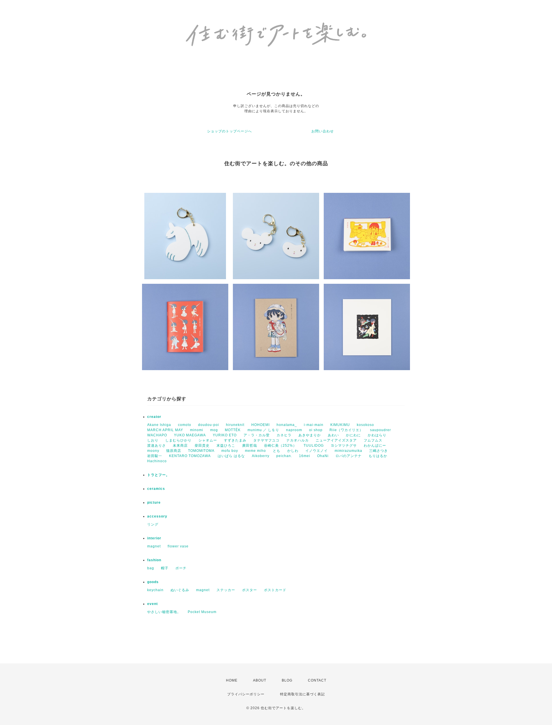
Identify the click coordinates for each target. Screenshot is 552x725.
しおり (152, 440)
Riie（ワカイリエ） (346, 430)
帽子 (164, 568)
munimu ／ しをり (263, 430)
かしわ (292, 451)
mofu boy (229, 451)
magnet (154, 546)
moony (153, 451)
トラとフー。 (158, 475)
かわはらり (377, 435)
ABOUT (259, 680)
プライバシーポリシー (245, 694)
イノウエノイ (316, 451)
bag (150, 568)
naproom (294, 430)
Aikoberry (260, 456)
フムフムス (373, 440)
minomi (196, 430)
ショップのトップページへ (229, 131)
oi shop (316, 430)
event (152, 604)
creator (154, 417)
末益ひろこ (225, 446)
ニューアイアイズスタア (336, 440)
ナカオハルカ (297, 440)
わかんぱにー (375, 446)
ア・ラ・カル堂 (257, 435)
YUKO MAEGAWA (190, 435)
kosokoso (365, 425)
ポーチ (181, 568)
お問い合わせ (322, 131)
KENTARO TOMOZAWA (190, 456)
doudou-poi (208, 425)
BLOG (287, 680)
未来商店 (180, 446)
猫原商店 (173, 451)
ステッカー (225, 590)
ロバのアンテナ (349, 456)
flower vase (178, 546)
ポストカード (275, 590)
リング (152, 524)
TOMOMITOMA (201, 451)
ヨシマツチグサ (344, 446)
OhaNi (323, 456)
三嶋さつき (378, 451)
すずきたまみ (235, 440)
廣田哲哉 (249, 446)
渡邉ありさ (156, 446)
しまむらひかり (178, 440)
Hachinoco (157, 461)
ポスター (249, 590)
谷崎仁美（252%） (280, 446)
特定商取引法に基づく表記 (302, 694)
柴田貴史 (202, 446)
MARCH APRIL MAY (165, 430)
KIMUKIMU (340, 425)
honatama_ (287, 425)
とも (276, 451)
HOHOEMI (260, 425)
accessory (157, 516)
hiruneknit (235, 425)
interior (154, 538)
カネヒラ (284, 435)
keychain (155, 590)
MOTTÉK (233, 430)
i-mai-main (313, 425)
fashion (154, 560)
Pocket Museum (202, 612)
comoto (184, 425)
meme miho (255, 451)
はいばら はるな (231, 456)
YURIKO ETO (225, 435)
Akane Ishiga (159, 425)
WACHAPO (157, 435)
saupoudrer (380, 430)
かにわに (353, 435)
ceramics (156, 489)
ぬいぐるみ (179, 590)
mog (214, 430)
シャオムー (207, 440)
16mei (304, 456)
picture (154, 503)
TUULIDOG (314, 446)
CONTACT (317, 680)
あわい (333, 435)
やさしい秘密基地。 (164, 612)
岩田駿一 (154, 456)
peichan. (284, 456)
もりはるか (378, 456)
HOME (231, 680)
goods (153, 582)
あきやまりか (309, 435)
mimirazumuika (348, 451)
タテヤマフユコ (266, 440)
